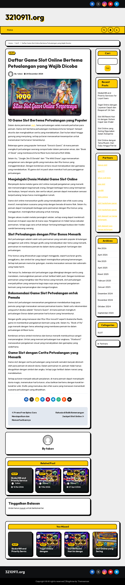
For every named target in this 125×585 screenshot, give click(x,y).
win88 (101, 190)
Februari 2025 (104, 281)
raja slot (101, 184)
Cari (107, 53)
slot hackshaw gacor (107, 203)
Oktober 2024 (104, 306)
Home (10, 30)
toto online (103, 197)
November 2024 (105, 300)
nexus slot (102, 165)
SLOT (11, 53)
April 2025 (102, 268)
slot (33, 125)
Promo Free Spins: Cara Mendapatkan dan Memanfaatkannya (24, 416)
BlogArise (70, 581)
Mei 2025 (102, 261)
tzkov (20, 74)
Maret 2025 (103, 274)
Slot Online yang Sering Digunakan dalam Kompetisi (106, 131)
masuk (23, 508)
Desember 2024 (105, 293)
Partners (104, 344)
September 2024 (106, 313)
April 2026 (103, 255)
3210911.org (24, 17)
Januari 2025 (104, 287)
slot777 (101, 171)
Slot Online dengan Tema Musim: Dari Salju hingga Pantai (107, 143)
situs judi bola (104, 178)
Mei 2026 (102, 248)
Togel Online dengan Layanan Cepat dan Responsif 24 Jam (107, 107)
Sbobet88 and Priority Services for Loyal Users (19, 481)
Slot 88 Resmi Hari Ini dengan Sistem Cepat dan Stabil (106, 119)
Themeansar (83, 581)
